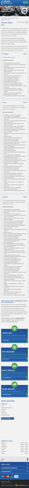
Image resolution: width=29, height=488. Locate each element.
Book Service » (7, 377)
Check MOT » (6, 340)
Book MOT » (6, 359)
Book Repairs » (7, 394)
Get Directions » (6, 418)
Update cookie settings (6, 482)
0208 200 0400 (19, 318)
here (8, 320)
